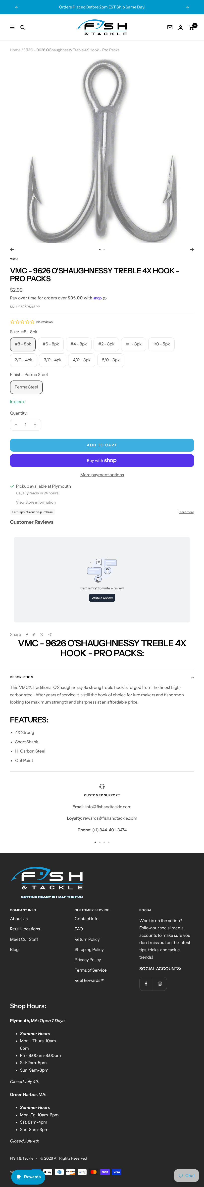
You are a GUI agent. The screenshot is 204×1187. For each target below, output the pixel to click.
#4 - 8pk (78, 343)
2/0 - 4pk (23, 359)
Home (15, 49)
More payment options (102, 474)
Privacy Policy (88, 959)
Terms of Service (91, 970)
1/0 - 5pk (161, 343)
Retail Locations (25, 928)
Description (21, 677)
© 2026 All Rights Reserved (63, 1158)
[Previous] (12, 249)
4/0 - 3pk (82, 359)
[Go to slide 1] (100, 249)
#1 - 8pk (134, 343)
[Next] (192, 249)
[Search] (22, 27)
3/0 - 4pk (52, 359)
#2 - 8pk (106, 343)
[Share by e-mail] (49, 634)
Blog (14, 949)
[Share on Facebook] (27, 634)
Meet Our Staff (24, 939)
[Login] (180, 27)
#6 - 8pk (51, 343)
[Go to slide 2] (104, 249)
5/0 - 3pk (111, 359)
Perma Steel (26, 386)
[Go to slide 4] (108, 842)
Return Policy (87, 939)
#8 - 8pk (23, 343)
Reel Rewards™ (89, 980)
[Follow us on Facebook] (146, 984)
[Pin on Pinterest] (34, 634)
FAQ (79, 928)
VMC (14, 259)
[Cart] (191, 27)
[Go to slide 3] (104, 842)
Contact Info (87, 918)
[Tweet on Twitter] (42, 634)
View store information (36, 502)
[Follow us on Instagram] (160, 984)
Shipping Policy (89, 949)
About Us (19, 918)
